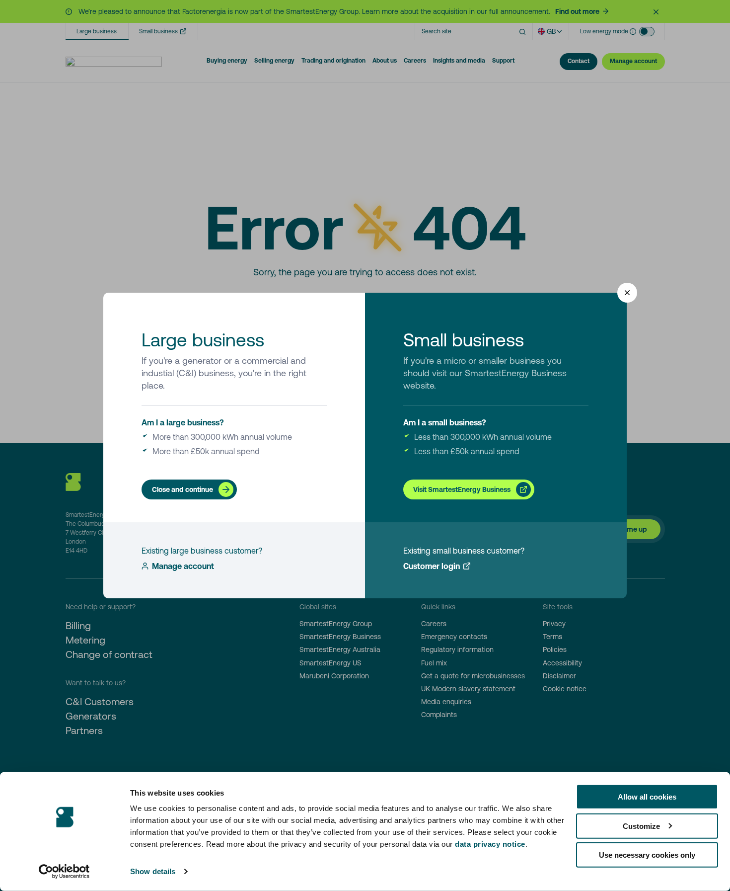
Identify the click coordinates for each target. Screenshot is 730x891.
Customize (641, 825)
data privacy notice (490, 844)
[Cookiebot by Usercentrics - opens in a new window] (64, 871)
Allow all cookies (647, 797)
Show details (152, 871)
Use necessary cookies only (647, 855)
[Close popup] (627, 293)
